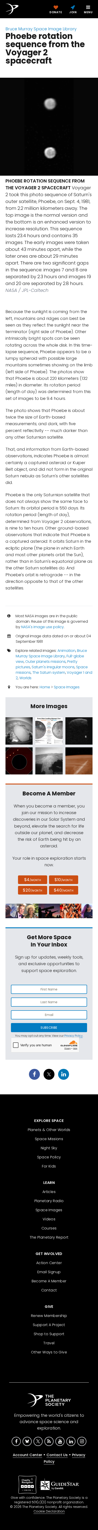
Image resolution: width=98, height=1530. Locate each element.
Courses (49, 1228)
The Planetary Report (49, 1237)
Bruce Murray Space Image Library (41, 29)
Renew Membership (49, 1315)
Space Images (67, 687)
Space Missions (49, 1139)
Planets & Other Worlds (49, 1129)
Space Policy (49, 1157)
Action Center (49, 1262)
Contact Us (57, 1455)
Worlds (25, 678)
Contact (49, 1290)
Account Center (27, 1455)
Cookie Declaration (49, 1511)
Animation (66, 650)
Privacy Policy (73, 1036)
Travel (48, 1343)
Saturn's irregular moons (53, 667)
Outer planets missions (45, 661)
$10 (63, 879)
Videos (49, 1219)
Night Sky (49, 1148)
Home (45, 687)
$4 (32, 879)
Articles (49, 1191)
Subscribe (49, 1027)
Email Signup (49, 1272)
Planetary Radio (49, 1200)
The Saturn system (48, 672)
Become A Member (49, 1281)
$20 (32, 890)
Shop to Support (49, 1334)
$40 (63, 890)
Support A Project (49, 1324)
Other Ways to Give (49, 1352)
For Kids (49, 1166)
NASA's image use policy (42, 627)
